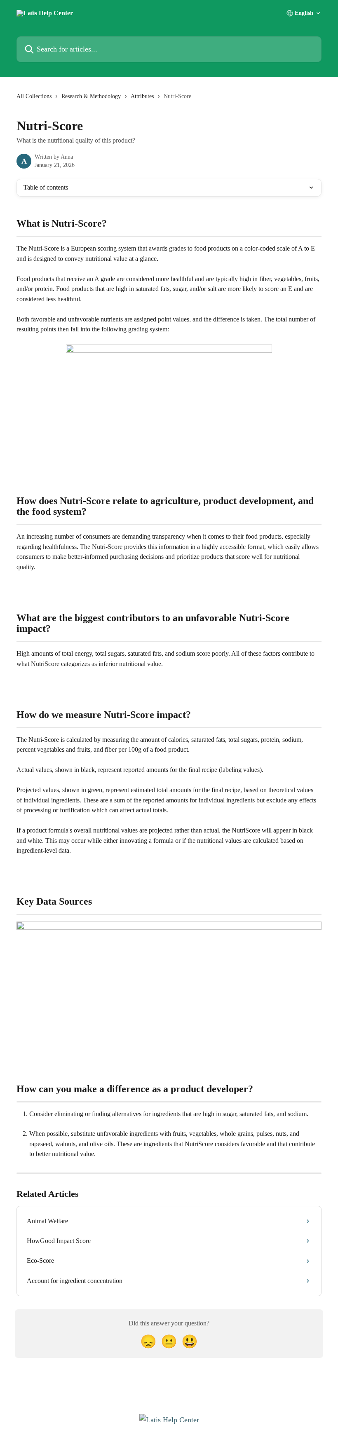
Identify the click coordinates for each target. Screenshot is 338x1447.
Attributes (142, 96)
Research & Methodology (91, 96)
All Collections (34, 96)
